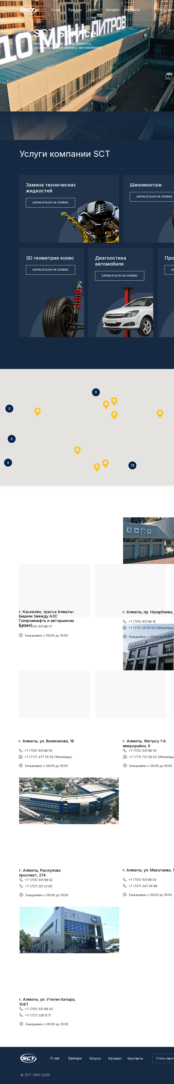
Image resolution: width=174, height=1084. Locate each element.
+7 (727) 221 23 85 (38, 886)
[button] (132, 465)
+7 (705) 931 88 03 (39, 1009)
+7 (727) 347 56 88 (142, 886)
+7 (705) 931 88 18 (142, 621)
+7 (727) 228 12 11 (38, 1015)
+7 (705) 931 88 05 (38, 751)
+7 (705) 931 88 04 (142, 880)
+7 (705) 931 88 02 (39, 880)
